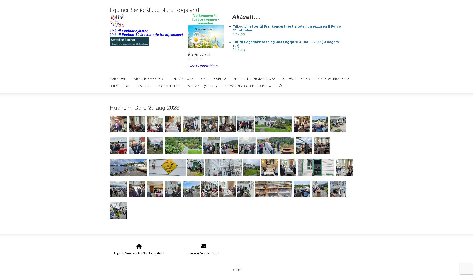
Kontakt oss (182, 78)
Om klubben (213, 80)
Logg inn (236, 270)
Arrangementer (148, 78)
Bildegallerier (296, 78)
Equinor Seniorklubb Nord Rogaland (154, 10)
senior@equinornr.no (204, 253)
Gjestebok (119, 86)
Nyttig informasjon (254, 80)
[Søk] (281, 86)
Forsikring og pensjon (248, 87)
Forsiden (118, 78)
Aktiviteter (169, 86)
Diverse (144, 86)
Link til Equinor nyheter (129, 31)
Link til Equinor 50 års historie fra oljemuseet (146, 35)
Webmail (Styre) (202, 86)
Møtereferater (333, 80)
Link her (239, 50)
